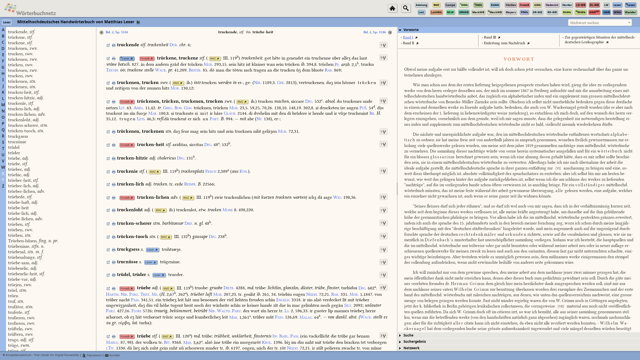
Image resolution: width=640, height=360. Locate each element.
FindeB (145, 58)
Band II (408, 43)
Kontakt (114, 355)
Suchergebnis (415, 341)
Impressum (94, 355)
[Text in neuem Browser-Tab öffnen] (416, 37)
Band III (490, 37)
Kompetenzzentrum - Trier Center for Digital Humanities (42, 355)
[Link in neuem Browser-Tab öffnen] (132, 58)
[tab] (519, 30)
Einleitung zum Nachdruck (504, 43)
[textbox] (600, 22)
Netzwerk (412, 348)
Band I (408, 37)
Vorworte (411, 30)
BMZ (213, 58)
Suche (409, 335)
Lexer (125, 58)
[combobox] (600, 22)
